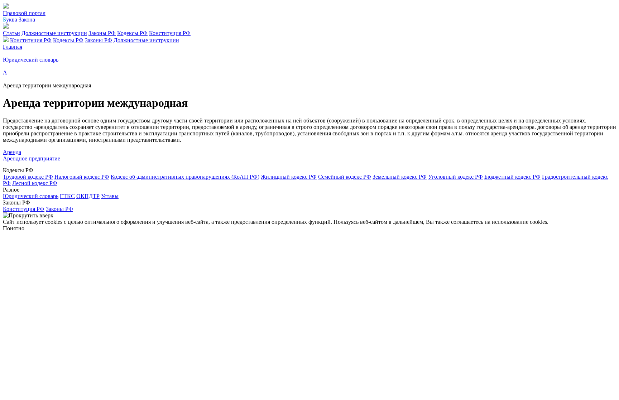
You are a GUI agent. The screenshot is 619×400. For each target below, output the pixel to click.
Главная (12, 47)
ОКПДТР (88, 196)
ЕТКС (67, 196)
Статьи (11, 33)
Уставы (110, 196)
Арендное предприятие (31, 158)
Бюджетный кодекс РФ (512, 177)
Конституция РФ (170, 33)
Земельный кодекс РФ (400, 177)
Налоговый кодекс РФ (81, 177)
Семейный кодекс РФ (344, 177)
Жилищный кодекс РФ (289, 177)
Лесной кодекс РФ (34, 183)
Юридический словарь (30, 196)
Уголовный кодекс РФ (455, 177)
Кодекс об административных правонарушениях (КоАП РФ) (185, 177)
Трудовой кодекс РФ (28, 177)
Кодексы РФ (132, 33)
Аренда (12, 152)
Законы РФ (102, 33)
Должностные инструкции (54, 33)
